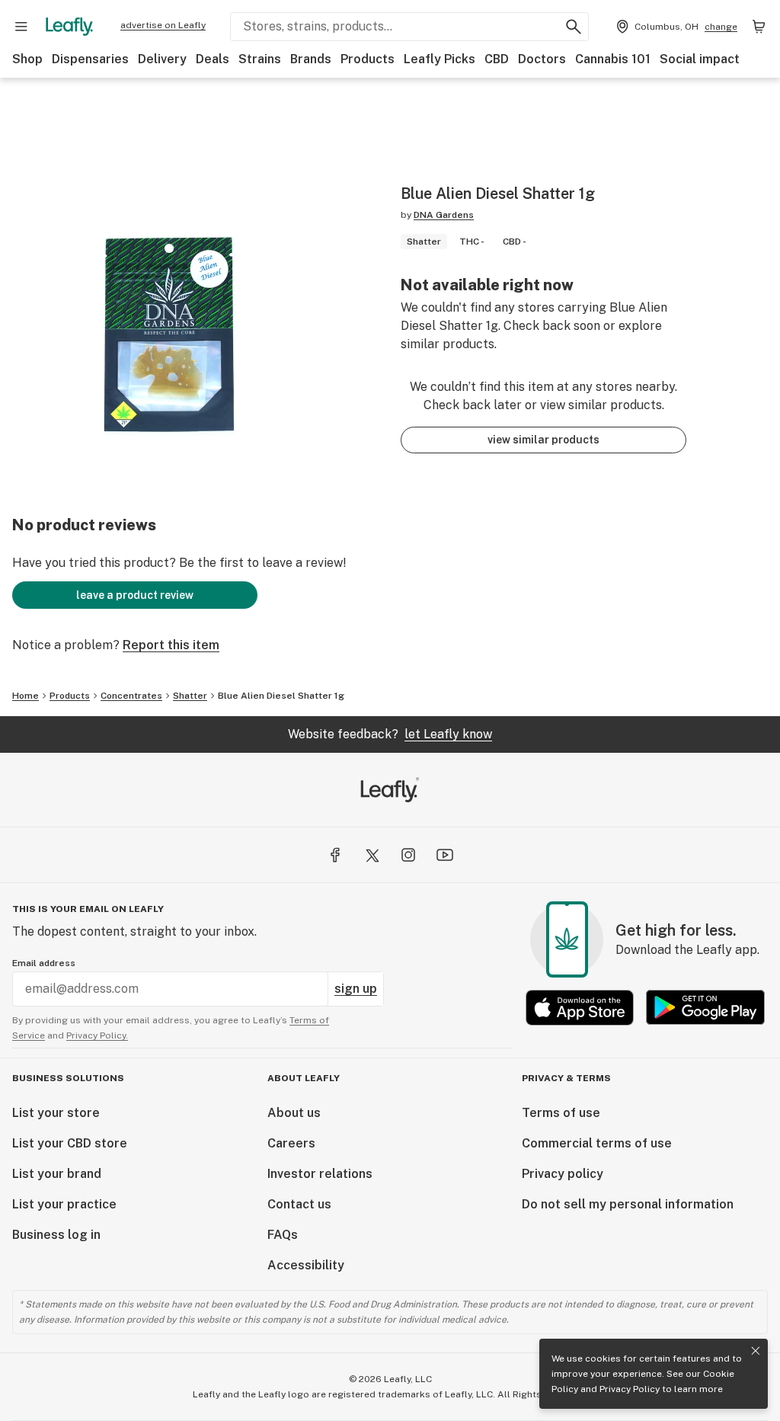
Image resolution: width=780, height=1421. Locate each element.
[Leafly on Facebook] (335, 855)
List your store (56, 1113)
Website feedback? (390, 734)
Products (367, 59)
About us (294, 1113)
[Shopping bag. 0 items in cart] (759, 27)
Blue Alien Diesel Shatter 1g (281, 695)
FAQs (282, 1234)
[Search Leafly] (573, 26)
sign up (355, 988)
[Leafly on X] (371, 855)
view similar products (543, 440)
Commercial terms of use (597, 1143)
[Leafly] (69, 27)
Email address (43, 963)
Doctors (542, 59)
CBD (496, 59)
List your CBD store (69, 1143)
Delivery (162, 59)
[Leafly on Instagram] (408, 855)
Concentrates (131, 695)
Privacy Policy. (97, 1035)
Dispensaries (90, 59)
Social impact (700, 59)
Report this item (171, 645)
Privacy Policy (629, 1389)
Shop (27, 59)
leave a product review (134, 595)
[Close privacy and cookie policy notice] (756, 1351)
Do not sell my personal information (628, 1204)
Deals (212, 59)
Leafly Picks (439, 59)
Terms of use (561, 1113)
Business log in (56, 1234)
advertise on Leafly (163, 25)
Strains (259, 59)
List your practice (64, 1204)
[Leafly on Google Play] (705, 1008)
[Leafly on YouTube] (445, 855)
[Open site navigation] (21, 27)
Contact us (299, 1204)
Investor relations (319, 1174)
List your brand (56, 1174)
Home (25, 695)
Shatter (190, 695)
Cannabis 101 (613, 59)
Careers (291, 1143)
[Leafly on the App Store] (580, 1008)
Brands (310, 59)
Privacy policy (562, 1174)
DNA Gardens (444, 215)
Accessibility (305, 1265)
